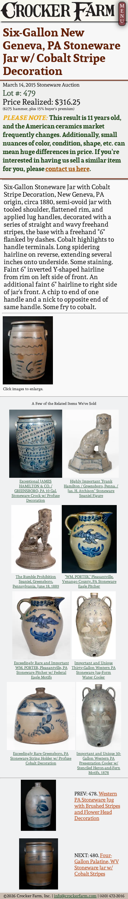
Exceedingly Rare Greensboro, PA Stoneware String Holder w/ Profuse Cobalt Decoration (40, 758)
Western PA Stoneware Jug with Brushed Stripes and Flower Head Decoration (97, 806)
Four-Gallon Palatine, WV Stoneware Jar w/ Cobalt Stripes (96, 864)
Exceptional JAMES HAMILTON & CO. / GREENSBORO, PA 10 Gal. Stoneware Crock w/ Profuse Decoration (36, 491)
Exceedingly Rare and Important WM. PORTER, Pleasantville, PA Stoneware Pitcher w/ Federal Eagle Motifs (41, 670)
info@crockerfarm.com (75, 896)
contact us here (67, 169)
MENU (122, 13)
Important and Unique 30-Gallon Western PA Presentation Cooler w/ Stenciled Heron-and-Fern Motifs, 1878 (98, 763)
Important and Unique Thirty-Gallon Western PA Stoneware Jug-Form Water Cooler (94, 670)
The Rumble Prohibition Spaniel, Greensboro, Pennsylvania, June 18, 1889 (36, 581)
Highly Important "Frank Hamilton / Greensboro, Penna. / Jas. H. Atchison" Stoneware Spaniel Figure (91, 488)
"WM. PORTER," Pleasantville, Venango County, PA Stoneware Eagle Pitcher (89, 581)
